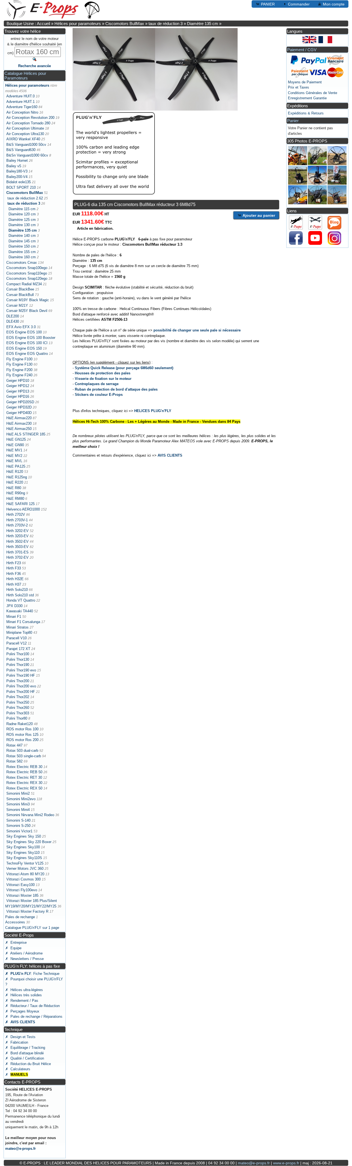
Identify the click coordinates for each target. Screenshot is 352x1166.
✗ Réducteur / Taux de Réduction (32, 1006)
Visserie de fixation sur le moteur (103, 379)
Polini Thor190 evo (21, 670)
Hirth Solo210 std (20, 595)
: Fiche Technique (32, 974)
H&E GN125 (16, 439)
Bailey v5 (13, 166)
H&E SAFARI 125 (20, 504)
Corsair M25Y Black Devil (26, 311)
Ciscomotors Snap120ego (26, 278)
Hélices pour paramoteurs (77, 23)
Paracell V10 (16, 638)
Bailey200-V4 (17, 177)
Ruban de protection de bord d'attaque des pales (116, 389)
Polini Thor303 (17, 713)
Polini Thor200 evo (21, 686)
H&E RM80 (15, 498)
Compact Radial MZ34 (24, 284)
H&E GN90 (15, 445)
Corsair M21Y (17, 305)
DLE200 (12, 316)
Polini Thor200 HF (20, 692)
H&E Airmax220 (19, 418)
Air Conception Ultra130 (25, 134)
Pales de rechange (20, 917)
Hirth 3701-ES (17, 552)
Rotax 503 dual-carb (22, 750)
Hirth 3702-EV (17, 557)
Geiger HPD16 (17, 396)
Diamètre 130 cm (22, 225)
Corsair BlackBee (20, 289)
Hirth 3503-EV (17, 547)
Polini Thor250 (17, 702)
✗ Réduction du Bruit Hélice (28, 1064)
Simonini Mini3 (18, 804)
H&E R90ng (15, 493)
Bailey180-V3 (17, 171)
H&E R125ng (16, 477)
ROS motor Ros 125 (22, 734)
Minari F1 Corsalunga (23, 622)
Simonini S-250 (18, 826)
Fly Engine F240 (19, 375)
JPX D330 (14, 606)
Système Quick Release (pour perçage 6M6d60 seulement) (124, 368)
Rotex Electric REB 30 (24, 767)
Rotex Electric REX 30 (24, 783)
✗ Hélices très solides (23, 995)
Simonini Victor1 (19, 831)
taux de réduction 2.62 (25, 198)
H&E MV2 (14, 456)
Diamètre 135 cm (202, 23)
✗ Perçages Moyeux (22, 1011)
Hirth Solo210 (17, 590)
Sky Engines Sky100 (23, 847)
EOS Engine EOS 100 (24, 332)
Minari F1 (13, 616)
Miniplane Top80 (19, 632)
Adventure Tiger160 (21, 107)
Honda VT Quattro (20, 600)
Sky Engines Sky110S (24, 858)
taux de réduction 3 (165, 23)
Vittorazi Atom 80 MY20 (25, 874)
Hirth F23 (13, 563)
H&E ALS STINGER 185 (25, 434)
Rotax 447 (14, 745)
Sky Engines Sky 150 (23, 836)
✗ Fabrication (16, 1042)
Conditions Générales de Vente (312, 93)
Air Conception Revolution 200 (30, 118)
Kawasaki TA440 (19, 611)
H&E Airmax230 (19, 423)
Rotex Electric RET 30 (24, 777)
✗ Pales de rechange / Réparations (33, 1016)
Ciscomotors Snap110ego (26, 273)
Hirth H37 (13, 584)
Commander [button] (299, 4)
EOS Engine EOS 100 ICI (27, 343)
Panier (293, 120)
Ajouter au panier (259, 215)
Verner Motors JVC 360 (24, 868)
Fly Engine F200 (19, 370)
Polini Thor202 (17, 697)
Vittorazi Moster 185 (22, 895)
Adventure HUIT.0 (20, 96)
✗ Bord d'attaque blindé (24, 1053)
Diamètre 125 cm (22, 220)
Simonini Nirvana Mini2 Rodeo (30, 815)
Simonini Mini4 (18, 810)
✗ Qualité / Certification (24, 1058)
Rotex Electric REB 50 (24, 772)
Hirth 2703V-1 (17, 520)
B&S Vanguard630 (20, 150)
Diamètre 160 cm (22, 257)
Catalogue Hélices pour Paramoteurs (25, 75)
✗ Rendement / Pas (21, 1000)
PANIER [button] (268, 4)
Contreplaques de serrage (97, 384)
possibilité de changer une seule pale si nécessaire (197, 330)
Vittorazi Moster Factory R (27, 911)
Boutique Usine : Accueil (28, 23)
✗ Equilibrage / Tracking (25, 1048)
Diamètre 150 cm (22, 246)
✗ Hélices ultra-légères (24, 990)
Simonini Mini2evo (20, 799)
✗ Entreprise (16, 942)
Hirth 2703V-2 (17, 525)
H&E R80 (13, 488)
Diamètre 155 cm (22, 252)
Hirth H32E (15, 579)
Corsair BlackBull (20, 295)
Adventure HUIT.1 (20, 102)
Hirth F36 (13, 574)
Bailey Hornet (17, 160)
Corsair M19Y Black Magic (27, 300)
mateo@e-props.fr (20, 1148)
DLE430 (12, 321)
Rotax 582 (14, 761)
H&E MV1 (14, 450)
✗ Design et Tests (20, 1037)
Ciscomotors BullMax (124, 23)
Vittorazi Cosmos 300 (23, 879)
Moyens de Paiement (305, 82)
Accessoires (15, 922)
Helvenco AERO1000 (23, 509)
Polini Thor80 (16, 718)
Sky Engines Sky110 (23, 853)
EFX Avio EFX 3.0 (21, 327)
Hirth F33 (13, 568)
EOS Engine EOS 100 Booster (30, 338)
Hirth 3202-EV (17, 531)
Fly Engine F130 (19, 364)
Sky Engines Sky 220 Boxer (28, 842)
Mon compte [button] (334, 4)
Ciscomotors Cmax (21, 262)
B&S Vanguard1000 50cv (26, 144)
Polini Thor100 (17, 654)
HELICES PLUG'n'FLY (152, 411)
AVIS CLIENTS (170, 455)
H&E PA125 (15, 466)
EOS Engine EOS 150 (24, 348)
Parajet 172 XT (18, 649)
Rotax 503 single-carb (23, 756)
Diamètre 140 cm (22, 236)
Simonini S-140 (18, 820)
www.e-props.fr (286, 1163)
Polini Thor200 (17, 681)
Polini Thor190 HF (20, 675)
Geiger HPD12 (17, 386)
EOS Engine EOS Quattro (27, 354)
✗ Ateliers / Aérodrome (24, 953)
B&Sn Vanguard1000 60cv (27, 155)
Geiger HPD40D (19, 413)
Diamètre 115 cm (22, 209)
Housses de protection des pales (102, 373)
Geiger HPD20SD (20, 402)
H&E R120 (14, 472)
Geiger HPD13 (17, 391)
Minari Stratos (17, 627)
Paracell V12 (16, 643)
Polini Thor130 (17, 659)
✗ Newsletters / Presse (24, 959)
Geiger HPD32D (19, 407)
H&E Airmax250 (19, 429)
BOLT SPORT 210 (21, 187)
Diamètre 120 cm (22, 214)
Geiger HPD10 (17, 380)
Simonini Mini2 (18, 793)
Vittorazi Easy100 (20, 885)
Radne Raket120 (19, 724)
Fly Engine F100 (19, 359)
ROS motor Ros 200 (22, 740)
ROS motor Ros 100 (22, 729)
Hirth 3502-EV (17, 541)
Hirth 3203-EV (17, 536)
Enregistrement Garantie (307, 98)
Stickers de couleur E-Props (99, 395)
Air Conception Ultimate (25, 128)
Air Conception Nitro (22, 112)
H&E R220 (14, 482)
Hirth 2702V (15, 514)
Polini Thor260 (17, 708)
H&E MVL (14, 461)
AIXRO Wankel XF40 (23, 139)
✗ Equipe (13, 948)
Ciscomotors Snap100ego (26, 268)
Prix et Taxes (298, 87)
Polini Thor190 (17, 665)
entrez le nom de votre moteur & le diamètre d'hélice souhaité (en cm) (34, 46)
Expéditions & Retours (306, 113)
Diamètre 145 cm (22, 241)
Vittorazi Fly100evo (21, 890)
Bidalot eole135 (18, 182)
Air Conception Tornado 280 (28, 123)
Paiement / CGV (302, 49)
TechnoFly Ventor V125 (24, 863)
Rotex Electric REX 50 (24, 788)
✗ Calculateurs (17, 1069)
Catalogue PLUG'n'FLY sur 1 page (32, 928)
